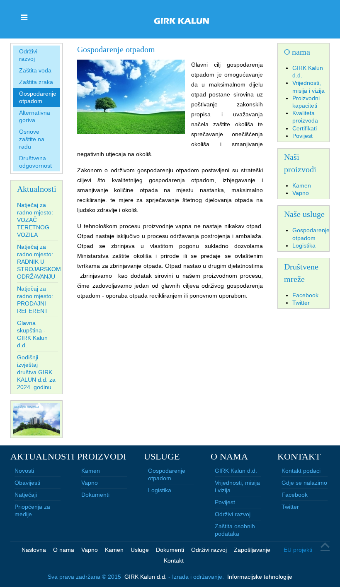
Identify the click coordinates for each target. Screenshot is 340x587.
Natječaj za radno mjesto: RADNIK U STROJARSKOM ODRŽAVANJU (39, 261)
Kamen (90, 470)
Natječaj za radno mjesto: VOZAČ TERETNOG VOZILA (35, 220)
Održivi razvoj (28, 55)
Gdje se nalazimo (304, 482)
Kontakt (174, 560)
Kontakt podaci (301, 470)
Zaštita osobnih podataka (235, 530)
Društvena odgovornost (35, 162)
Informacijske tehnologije (259, 576)
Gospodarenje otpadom (37, 97)
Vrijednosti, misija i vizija (237, 486)
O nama (63, 549)
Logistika (159, 490)
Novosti (24, 470)
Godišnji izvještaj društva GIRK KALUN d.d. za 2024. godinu (36, 372)
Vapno (89, 482)
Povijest (225, 502)
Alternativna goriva (34, 116)
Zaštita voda (35, 70)
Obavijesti (27, 482)
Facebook (295, 494)
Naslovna (34, 549)
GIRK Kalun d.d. (236, 470)
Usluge (140, 549)
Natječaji (26, 494)
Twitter (290, 506)
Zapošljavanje (252, 549)
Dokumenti (95, 494)
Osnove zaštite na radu (31, 139)
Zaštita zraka (36, 82)
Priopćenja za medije (32, 510)
